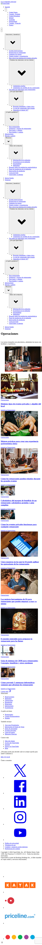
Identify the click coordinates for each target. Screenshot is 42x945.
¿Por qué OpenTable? (16, 91)
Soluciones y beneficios (13, 34)
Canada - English (14, 14)
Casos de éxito (13, 173)
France (11, 25)
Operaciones (9, 700)
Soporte (7, 7)
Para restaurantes (14, 127)
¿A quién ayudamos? (12, 112)
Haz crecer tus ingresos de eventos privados (23, 58)
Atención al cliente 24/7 (20, 110)
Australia (12, 20)
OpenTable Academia (16, 174)
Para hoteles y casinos (16, 132)
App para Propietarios (12, 725)
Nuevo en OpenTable (12, 746)
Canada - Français (15, 23)
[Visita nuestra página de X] (20, 777)
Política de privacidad (12, 843)
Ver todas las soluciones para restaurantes (22, 89)
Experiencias (9, 708)
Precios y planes (10, 136)
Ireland (11, 18)
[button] (21, 942)
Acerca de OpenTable (12, 743)
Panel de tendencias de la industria (20, 169)
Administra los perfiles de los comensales (26, 88)
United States (13, 12)
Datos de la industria (16, 146)
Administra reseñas (19, 86)
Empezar (8, 180)
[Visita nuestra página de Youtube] (20, 840)
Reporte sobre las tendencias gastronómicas (23, 167)
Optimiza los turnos (15, 54)
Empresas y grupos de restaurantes (20, 128)
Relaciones (8, 704)
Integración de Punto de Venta (14, 727)
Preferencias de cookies (12, 849)
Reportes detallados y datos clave (23, 106)
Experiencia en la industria (21, 162)
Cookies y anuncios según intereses (16, 847)
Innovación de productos (17, 171)
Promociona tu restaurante (17, 52)
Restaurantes (9, 714)
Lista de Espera (10, 732)
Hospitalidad (17, 164)
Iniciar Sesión (9, 178)
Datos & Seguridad (11, 729)
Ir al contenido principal (8, 2)
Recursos (8, 138)
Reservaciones (9, 697)
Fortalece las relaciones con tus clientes (22, 60)
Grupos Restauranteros (12, 716)
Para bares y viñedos (15, 130)
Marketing (16, 165)
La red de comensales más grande (24, 108)
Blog (6, 748)
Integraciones (9, 134)
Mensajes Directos (11, 734)
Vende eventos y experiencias (18, 56)
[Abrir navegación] (1, 29)
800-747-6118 (5, 757)
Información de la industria (21, 160)
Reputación (8, 702)
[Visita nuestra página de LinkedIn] (20, 809)
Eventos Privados (10, 730)
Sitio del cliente (10, 741)
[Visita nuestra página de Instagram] (20, 824)
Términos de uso (10, 845)
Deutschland (13, 21)
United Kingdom (14, 16)
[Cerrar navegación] (1, 31)
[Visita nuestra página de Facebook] (20, 793)
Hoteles (7, 718)
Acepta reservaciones (16, 51)
